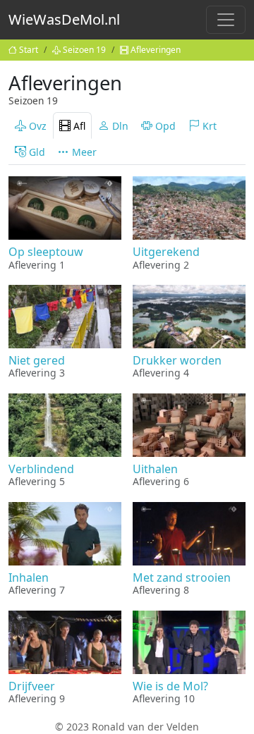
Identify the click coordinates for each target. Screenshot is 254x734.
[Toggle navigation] (226, 20)
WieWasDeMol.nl (64, 19)
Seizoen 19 (84, 50)
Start (28, 50)
